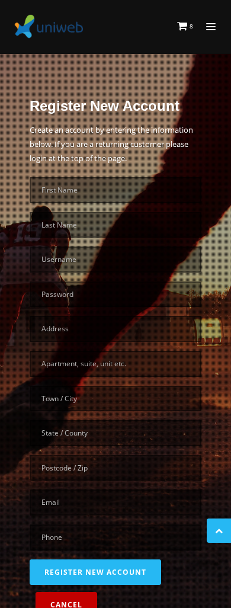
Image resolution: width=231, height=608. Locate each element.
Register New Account (95, 572)
